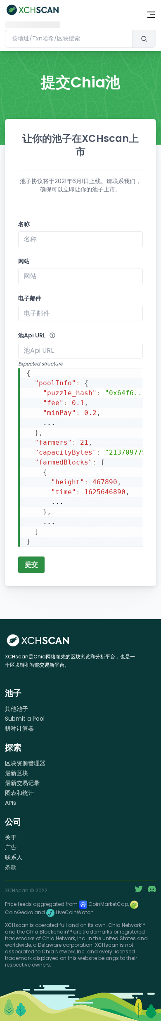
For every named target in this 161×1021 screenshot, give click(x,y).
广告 (11, 847)
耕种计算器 (19, 728)
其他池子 (16, 709)
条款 (11, 867)
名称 (24, 224)
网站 (24, 261)
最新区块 (16, 773)
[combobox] (68, 39)
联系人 (13, 857)
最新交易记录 (22, 783)
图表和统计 (19, 793)
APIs (10, 803)
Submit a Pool (25, 718)
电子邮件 (29, 298)
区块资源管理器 (25, 763)
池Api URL (32, 335)
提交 (31, 564)
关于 (11, 837)
